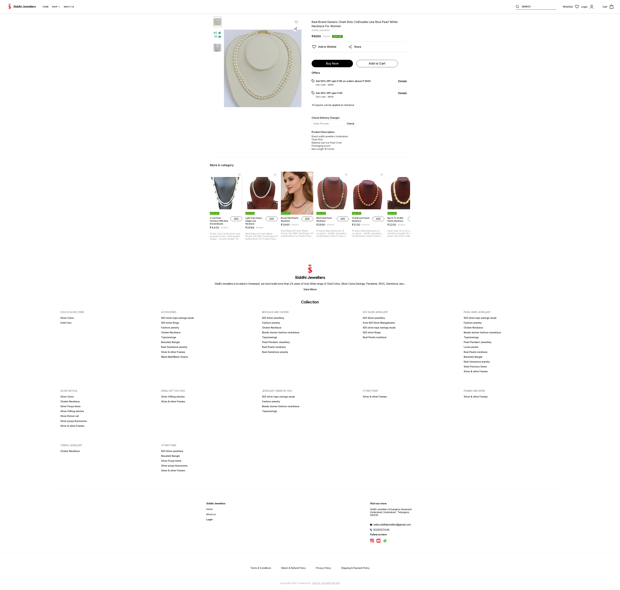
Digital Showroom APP (326, 583)
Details (402, 81)
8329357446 (381, 529)
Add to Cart (377, 63)
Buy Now (332, 63)
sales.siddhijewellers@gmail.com (392, 524)
